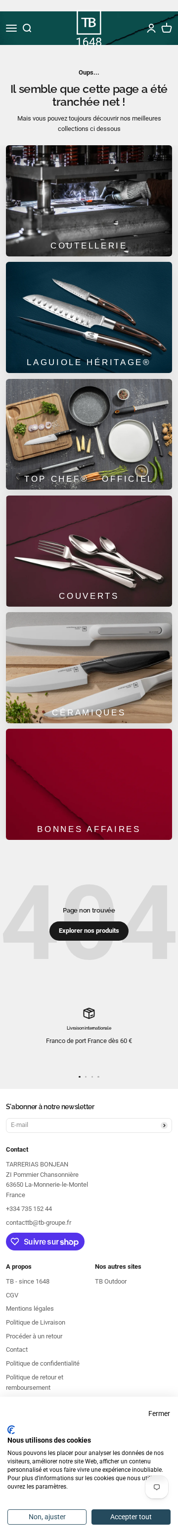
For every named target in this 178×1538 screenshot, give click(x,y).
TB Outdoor (111, 1281)
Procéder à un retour (34, 1336)
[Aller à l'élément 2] (86, 1077)
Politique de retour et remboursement (34, 1382)
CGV (12, 1295)
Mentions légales (30, 1308)
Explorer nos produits (89, 930)
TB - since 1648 (27, 1281)
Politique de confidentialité (43, 1363)
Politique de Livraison (35, 1322)
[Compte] (151, 28)
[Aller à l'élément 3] (92, 1077)
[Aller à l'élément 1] (79, 1077)
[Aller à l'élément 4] (98, 1077)
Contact (17, 1349)
